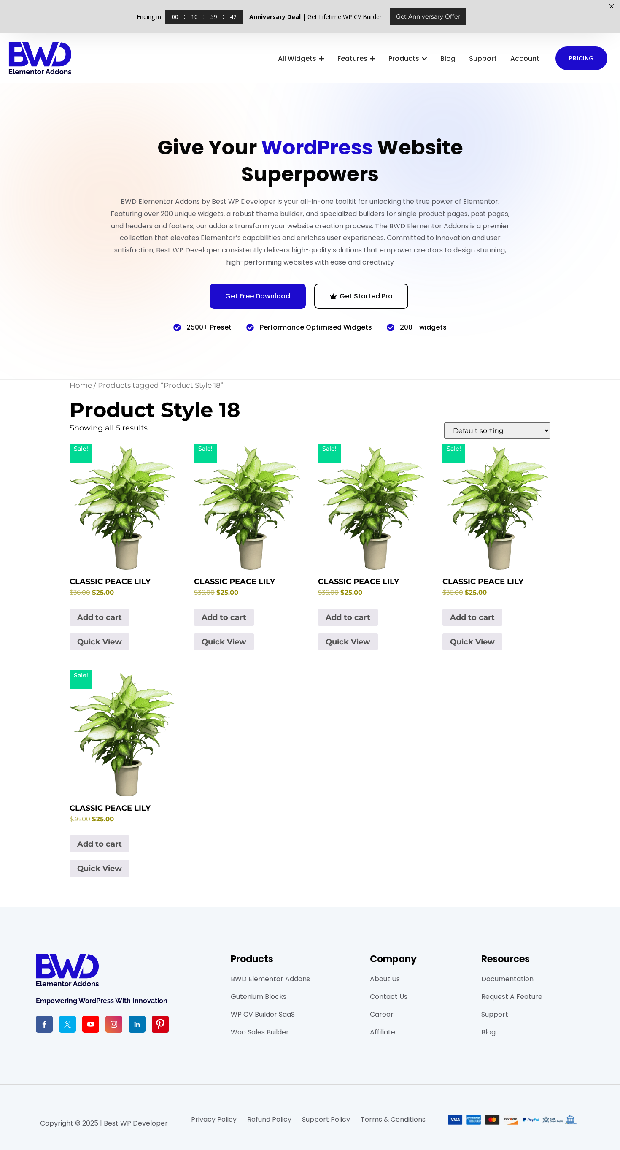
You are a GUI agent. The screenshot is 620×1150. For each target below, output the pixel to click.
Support (483, 58)
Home (81, 385)
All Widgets (297, 58)
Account (524, 58)
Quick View (99, 642)
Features (352, 58)
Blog (448, 58)
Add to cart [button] (99, 617)
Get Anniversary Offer (428, 16)
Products (403, 58)
